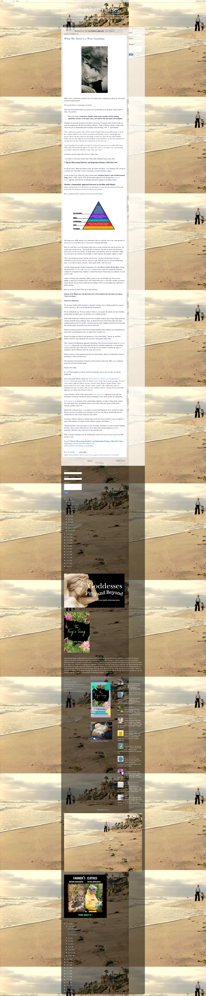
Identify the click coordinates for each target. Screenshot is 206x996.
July (69, 513)
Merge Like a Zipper (70, 682)
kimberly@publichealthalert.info (84, 443)
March (70, 525)
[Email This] (80, 452)
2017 (68, 557)
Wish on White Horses (90, 9)
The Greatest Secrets (130, 757)
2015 (68, 563)
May (69, 519)
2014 (68, 566)
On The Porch (68, 688)
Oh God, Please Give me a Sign (132, 681)
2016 (68, 560)
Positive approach (94, 455)
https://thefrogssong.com (98, 679)
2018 (68, 555)
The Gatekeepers (72, 509)
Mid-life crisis (84, 455)
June (69, 516)
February (71, 528)
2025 (68, 534)
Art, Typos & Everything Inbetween (131, 783)
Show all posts (110, 31)
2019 (68, 552)
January (70, 531)
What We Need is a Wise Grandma (84, 38)
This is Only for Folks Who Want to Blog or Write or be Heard (132, 694)
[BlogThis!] (81, 452)
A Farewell (67, 679)
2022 (68, 543)
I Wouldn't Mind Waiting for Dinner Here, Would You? (74, 685)
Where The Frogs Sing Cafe (77, 26)
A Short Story (72, 507)
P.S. (125, 770)
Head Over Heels (129, 707)
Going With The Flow (130, 731)
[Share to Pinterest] (86, 452)
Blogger (106, 810)
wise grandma (115, 455)
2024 (68, 537)
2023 (68, 540)
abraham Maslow (74, 455)
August (70, 501)
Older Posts (120, 460)
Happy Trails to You (130, 718)
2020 (68, 549)
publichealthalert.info (71, 446)
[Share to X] (83, 452)
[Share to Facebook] (84, 452)
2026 (68, 499)
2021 (68, 546)
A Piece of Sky (128, 795)
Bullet (126, 744)
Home (66, 26)
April (69, 522)
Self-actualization (105, 455)
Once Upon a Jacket (73, 504)
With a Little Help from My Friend (74, 691)
